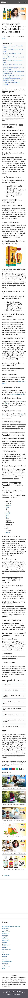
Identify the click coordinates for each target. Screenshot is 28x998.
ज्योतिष (3, 968)
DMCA (18, 994)
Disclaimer (9, 994)
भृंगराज (21, 414)
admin (4, 38)
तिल (21, 401)
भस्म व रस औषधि (5, 940)
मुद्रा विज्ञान (4, 947)
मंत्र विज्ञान (4, 956)
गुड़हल (7, 517)
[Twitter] (3, 769)
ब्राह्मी (7, 507)
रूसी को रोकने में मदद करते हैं (17, 394)
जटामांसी (8, 513)
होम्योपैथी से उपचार (6, 945)
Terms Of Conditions (20, 992)
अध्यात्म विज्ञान (5, 959)
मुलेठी (7, 515)
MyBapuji (4, 2)
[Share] (20, 769)
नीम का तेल (8, 505)
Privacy (15, 994)
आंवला (3, 416)
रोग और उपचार (5, 928)
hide (11, 43)
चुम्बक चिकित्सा (5, 933)
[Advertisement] (14, 896)
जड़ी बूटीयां (4, 942)
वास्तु (3, 952)
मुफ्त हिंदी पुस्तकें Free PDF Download (11, 926)
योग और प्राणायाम (5, 954)
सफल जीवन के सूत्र (6, 949)
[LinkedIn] (10, 769)
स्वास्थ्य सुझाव (5, 935)
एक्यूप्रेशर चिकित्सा (6, 931)
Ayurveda (7, 875)
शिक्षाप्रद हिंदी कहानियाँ (7, 961)
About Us (5, 992)
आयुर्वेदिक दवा (5, 938)
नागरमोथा (8, 532)
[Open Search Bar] (19, 2)
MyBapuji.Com (18, 991)
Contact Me (11, 992)
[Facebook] (6, 769)
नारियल (6, 403)
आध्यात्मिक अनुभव (6, 966)
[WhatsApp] (17, 769)
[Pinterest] (13, 769)
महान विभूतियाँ (5, 963)
